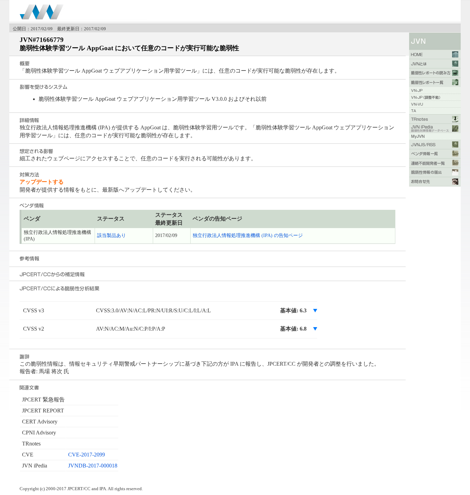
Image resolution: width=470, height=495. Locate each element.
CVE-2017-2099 (86, 455)
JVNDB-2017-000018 (92, 466)
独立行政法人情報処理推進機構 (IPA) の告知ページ (248, 235)
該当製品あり (111, 235)
